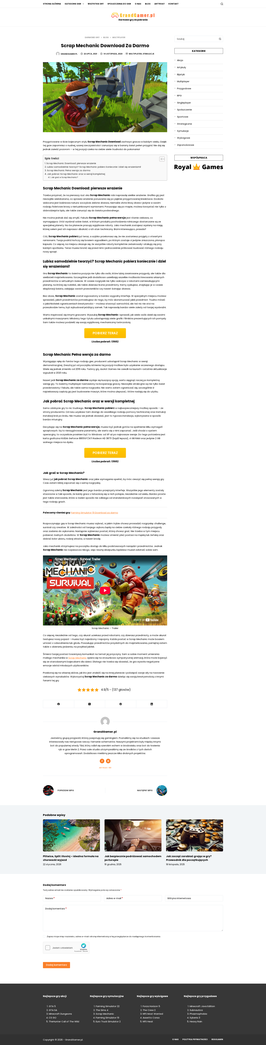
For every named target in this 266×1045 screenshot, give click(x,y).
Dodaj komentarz (56, 908)
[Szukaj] (222, 4)
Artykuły (159, 3)
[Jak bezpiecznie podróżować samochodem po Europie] (133, 835)
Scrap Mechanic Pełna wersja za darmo (68, 170)
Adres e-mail (114, 898)
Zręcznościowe (185, 145)
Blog (148, 3)
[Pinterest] (120, 704)
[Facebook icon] (102, 761)
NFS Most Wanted (153, 1013)
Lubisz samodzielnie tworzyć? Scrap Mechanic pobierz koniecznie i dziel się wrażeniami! (94, 167)
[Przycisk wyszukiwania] (220, 39)
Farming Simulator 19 (107, 1017)
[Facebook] (58, 704)
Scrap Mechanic (77, 657)
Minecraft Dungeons (60, 1013)
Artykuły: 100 (105, 767)
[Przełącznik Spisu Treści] (160, 159)
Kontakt (173, 3)
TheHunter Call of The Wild (64, 1021)
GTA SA (53, 1010)
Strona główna (52, 3)
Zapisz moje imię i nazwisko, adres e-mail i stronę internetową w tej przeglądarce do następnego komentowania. (104, 936)
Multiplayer (135, 53)
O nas (138, 3)
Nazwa (50, 898)
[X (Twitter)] (89, 704)
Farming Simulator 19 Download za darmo (94, 512)
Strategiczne (184, 123)
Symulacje (148, 53)
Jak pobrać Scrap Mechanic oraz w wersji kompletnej (76, 174)
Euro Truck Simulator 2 (108, 1021)
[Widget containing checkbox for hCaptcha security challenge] (66, 948)
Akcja (180, 60)
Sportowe (182, 116)
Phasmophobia (198, 1013)
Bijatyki (181, 74)
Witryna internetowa (179, 898)
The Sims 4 (102, 1010)
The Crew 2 (149, 1010)
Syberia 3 (195, 1017)
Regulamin (217, 1039)
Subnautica (196, 1010)
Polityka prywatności (195, 1039)
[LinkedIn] (151, 704)
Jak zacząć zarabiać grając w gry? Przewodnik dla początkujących (189, 858)
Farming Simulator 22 (107, 1006)
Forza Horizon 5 (151, 1006)
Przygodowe (184, 88)
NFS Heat (148, 1021)
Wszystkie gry (96, 3)
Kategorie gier (73, 3)
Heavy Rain (196, 1021)
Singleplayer (184, 102)
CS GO (52, 1017)
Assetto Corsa (151, 1017)
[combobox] (196, 39)
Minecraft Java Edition (202, 1006)
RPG (179, 95)
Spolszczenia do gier (119, 3)
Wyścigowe (183, 137)
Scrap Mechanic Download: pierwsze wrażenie (71, 163)
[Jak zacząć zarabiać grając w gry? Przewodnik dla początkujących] (194, 835)
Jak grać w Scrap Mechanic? (64, 177)
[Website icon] (108, 761)
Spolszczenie (184, 109)
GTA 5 (52, 1006)
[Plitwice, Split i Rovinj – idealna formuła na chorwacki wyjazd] (71, 835)
